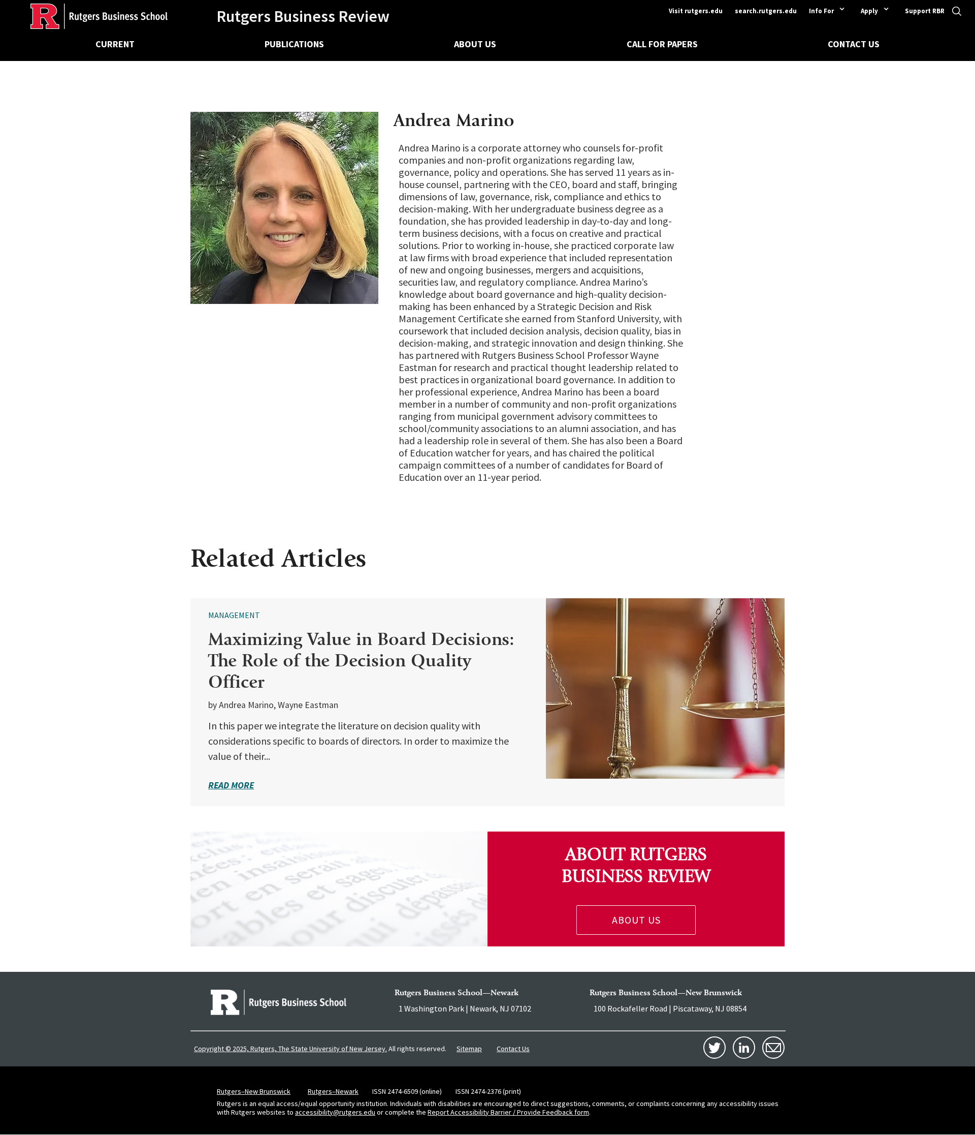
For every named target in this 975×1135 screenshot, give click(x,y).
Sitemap (469, 1048)
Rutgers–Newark (333, 1091)
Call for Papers (662, 44)
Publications (294, 44)
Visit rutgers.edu (696, 11)
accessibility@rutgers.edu (335, 1112)
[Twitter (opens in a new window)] (714, 1047)
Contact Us (854, 44)
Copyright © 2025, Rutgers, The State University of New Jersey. (290, 1048)
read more (231, 785)
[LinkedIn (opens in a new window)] (744, 1047)
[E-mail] (773, 1047)
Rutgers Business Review (302, 16)
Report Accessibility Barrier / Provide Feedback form (508, 1112)
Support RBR (925, 11)
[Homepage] (84, 16)
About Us (475, 44)
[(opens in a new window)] (278, 1002)
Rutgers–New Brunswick (253, 1091)
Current (115, 44)
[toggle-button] (956, 14)
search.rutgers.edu (766, 11)
